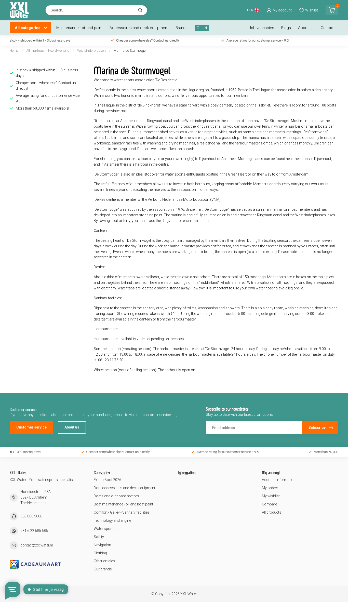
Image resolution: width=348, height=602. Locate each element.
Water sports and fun (111, 529)
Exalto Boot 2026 (107, 480)
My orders (270, 488)
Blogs (286, 27)
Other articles (104, 561)
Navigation (102, 545)
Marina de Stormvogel (130, 50)
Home (14, 50)
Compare (269, 504)
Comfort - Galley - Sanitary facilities (122, 512)
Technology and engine (112, 520)
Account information (279, 480)
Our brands (103, 569)
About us (306, 27)
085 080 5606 (31, 516)
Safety (99, 537)
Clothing (100, 553)
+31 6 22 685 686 (34, 531)
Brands (182, 27)
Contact (327, 27)
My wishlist (271, 496)
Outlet (202, 27)
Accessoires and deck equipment (139, 27)
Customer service (31, 427)
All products (271, 512)
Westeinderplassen (91, 50)
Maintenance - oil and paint (79, 27)
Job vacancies (261, 27)
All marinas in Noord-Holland (47, 50)
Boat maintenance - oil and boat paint (123, 504)
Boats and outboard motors (116, 496)
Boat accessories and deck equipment (124, 488)
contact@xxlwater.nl (36, 545)
